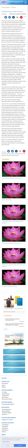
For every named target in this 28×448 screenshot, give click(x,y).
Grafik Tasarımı (5, 430)
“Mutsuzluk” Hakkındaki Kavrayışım (9, 286)
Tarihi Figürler (5, 426)
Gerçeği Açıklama (6, 393)
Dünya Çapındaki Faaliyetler (8, 404)
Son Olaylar (4, 392)
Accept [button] (20, 445)
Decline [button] (8, 445)
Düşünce (14, 7)
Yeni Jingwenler (8, 315)
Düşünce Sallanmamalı (6, 199)
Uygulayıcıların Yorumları (7, 419)
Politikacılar (4, 414)
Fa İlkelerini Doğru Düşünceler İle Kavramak (11, 243)
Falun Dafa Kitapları (19, 308)
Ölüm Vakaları (5, 383)
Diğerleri (4, 387)
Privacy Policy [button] (6, 441)
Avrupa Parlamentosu (6, 409)
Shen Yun (4, 431)
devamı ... (6, 329)
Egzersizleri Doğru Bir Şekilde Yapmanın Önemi (12, 178)
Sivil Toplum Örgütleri (6, 412)
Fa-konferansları (5, 395)
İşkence (3, 385)
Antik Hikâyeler (5, 424)
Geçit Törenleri (5, 397)
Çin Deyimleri (5, 428)
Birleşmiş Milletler (6, 411)
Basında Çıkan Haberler (7, 399)
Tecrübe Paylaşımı (6, 7)
